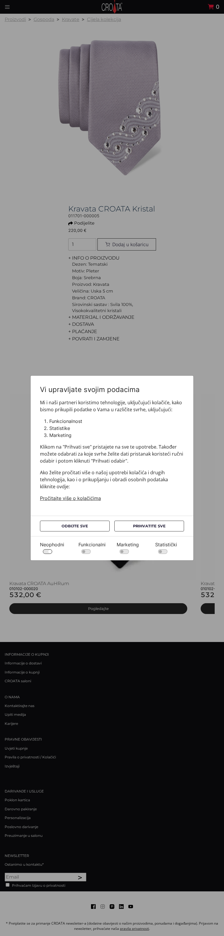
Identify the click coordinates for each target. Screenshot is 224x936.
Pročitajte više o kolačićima (70, 498)
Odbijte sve (75, 526)
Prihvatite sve (149, 526)
